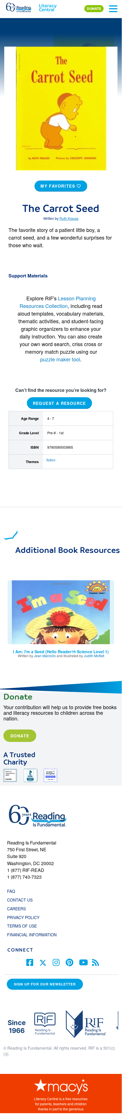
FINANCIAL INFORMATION (32, 934)
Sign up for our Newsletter (45, 984)
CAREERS (16, 908)
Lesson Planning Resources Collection (58, 301)
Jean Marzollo (45, 655)
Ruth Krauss (68, 218)
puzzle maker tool (60, 359)
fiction (50, 459)
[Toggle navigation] (113, 8)
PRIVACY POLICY (23, 917)
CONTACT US (21, 900)
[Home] (22, 6)
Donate (19, 736)
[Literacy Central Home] (48, 6)
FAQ (11, 891)
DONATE (94, 8)
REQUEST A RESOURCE (59, 403)
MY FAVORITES (58, 186)
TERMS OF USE (24, 926)
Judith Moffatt (94, 655)
